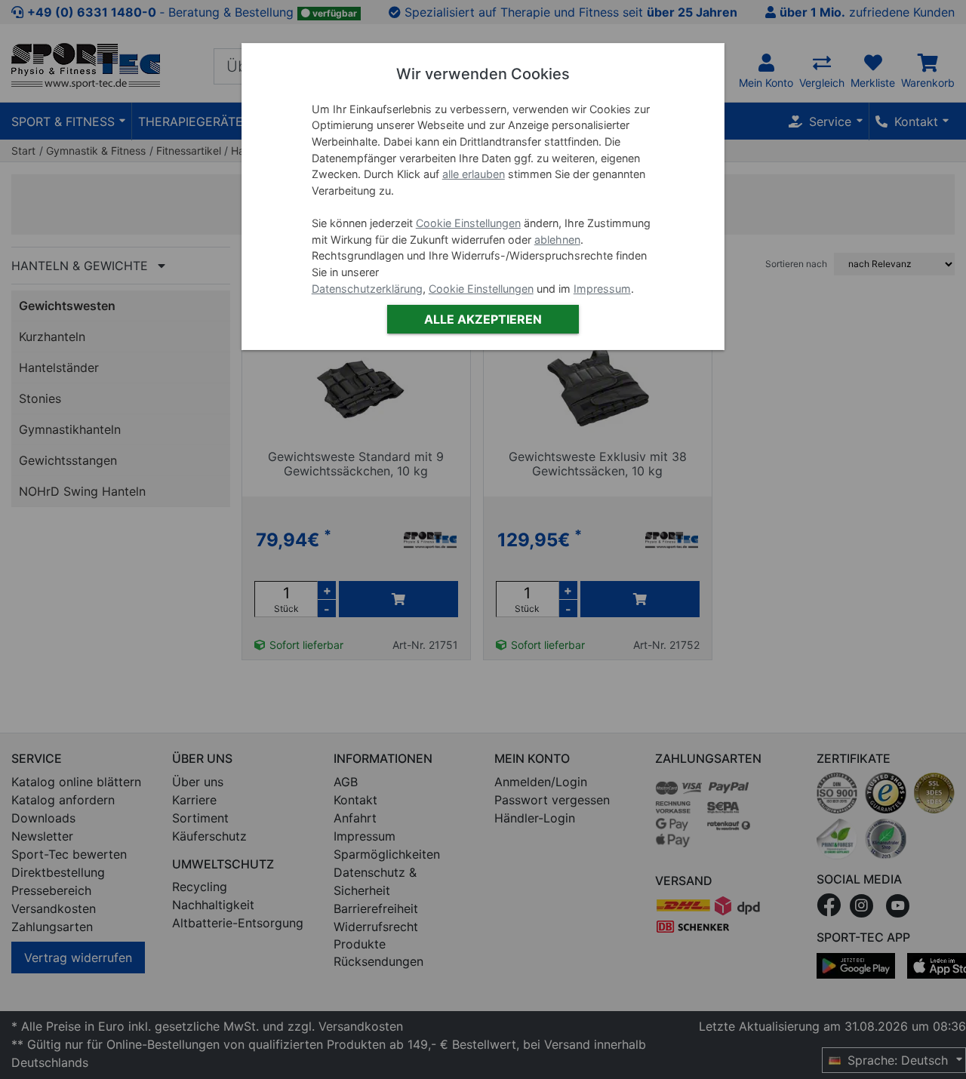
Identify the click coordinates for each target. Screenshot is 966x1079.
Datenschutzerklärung (367, 288)
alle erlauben (473, 174)
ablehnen (557, 239)
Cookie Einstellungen (468, 223)
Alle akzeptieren (483, 319)
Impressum (602, 288)
